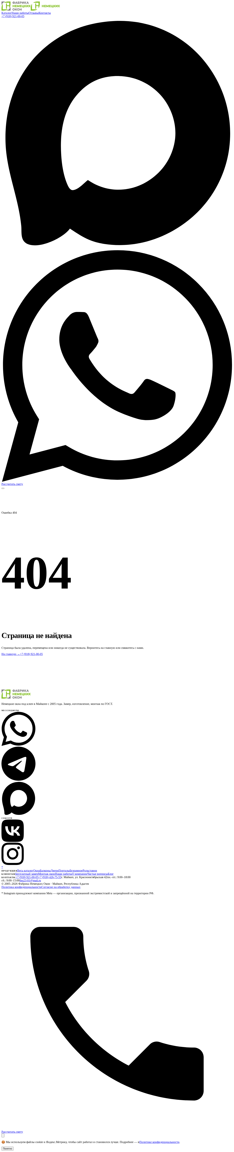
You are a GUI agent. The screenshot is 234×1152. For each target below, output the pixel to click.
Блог (111, 873)
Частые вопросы (97, 873)
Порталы (64, 870)
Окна (36, 870)
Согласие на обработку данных (60, 887)
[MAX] (117, 248)
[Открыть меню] (2, 488)
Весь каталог (25, 870)
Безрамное (76, 870)
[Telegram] (18, 779)
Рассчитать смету (12, 484)
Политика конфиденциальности (21, 887)
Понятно (7, 1148)
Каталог (6, 12)
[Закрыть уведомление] (2, 1135)
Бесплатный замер (26, 873)
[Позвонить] (117, 1128)
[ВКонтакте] (12, 840)
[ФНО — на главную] (30, 9)
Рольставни (90, 870)
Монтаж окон (46, 873)
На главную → (10, 654)
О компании (79, 873)
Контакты (45, 12)
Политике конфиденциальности (159, 1142)
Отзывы (34, 12)
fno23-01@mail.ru (30, 880)
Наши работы (20, 12)
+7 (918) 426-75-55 (49, 877)
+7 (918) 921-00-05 (12, 16)
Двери (54, 870)
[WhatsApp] (117, 480)
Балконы (45, 870)
